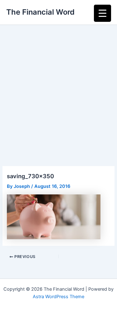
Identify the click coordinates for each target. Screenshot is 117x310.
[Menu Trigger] (102, 13)
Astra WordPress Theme (58, 296)
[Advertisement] (58, 86)
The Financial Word (40, 12)
